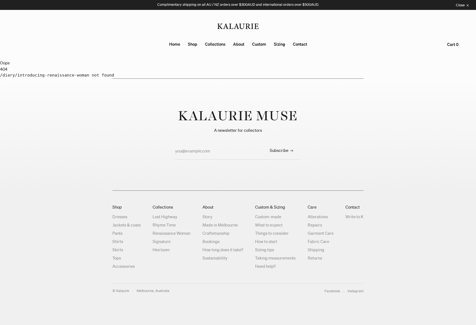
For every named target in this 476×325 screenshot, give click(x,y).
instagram (356, 291)
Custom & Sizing (270, 207)
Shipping (316, 249)
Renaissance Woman (171, 233)
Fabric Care (318, 241)
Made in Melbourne (220, 225)
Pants (117, 233)
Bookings (211, 241)
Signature (162, 241)
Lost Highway (165, 216)
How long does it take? (222, 249)
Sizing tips (264, 249)
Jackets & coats (126, 225)
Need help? (265, 266)
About (238, 44)
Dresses (119, 216)
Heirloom (161, 249)
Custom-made (268, 216)
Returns (315, 258)
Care (312, 207)
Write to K (354, 216)
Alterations (318, 216)
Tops (116, 258)
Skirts (117, 249)
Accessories (123, 266)
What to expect (269, 225)
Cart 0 (452, 44)
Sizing (279, 44)
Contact (300, 44)
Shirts (117, 241)
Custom (259, 44)
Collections (215, 44)
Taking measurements (275, 258)
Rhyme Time (164, 225)
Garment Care (321, 233)
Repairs (315, 225)
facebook (332, 291)
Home (174, 44)
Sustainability (215, 258)
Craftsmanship (215, 233)
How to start (266, 241)
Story (207, 216)
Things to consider (272, 233)
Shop (192, 44)
